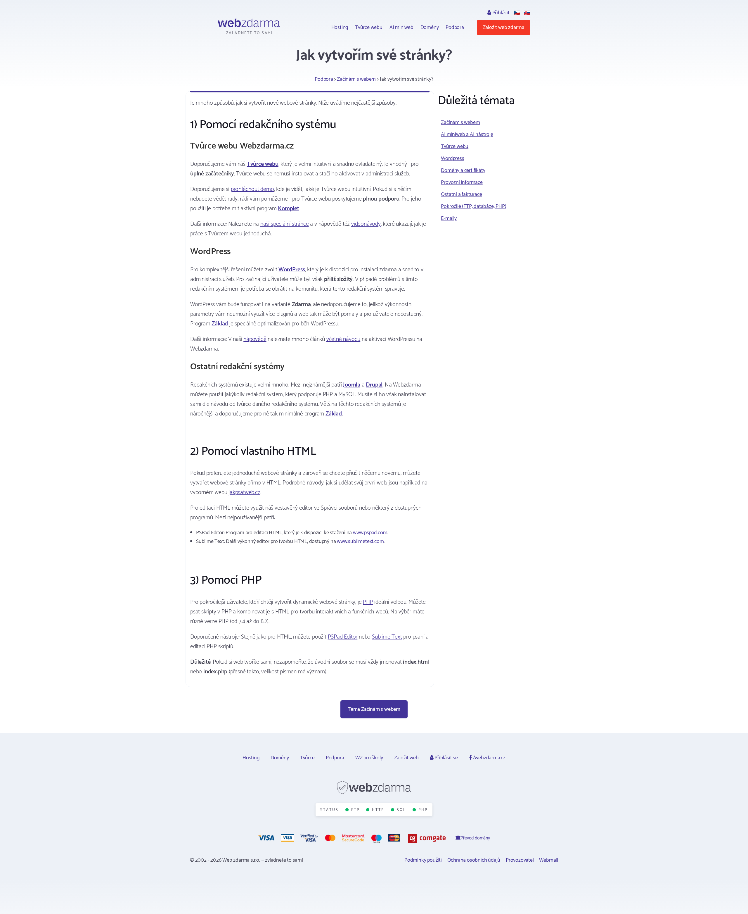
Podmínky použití (423, 860)
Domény (429, 27)
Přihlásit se (445, 757)
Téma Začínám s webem (374, 709)
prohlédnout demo (252, 189)
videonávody (366, 224)
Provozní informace (461, 182)
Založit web (406, 757)
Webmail (548, 860)
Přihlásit (500, 12)
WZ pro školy (369, 757)
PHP (368, 602)
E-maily (449, 218)
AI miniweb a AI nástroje (467, 134)
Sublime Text (387, 637)
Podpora (455, 27)
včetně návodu (343, 339)
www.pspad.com (370, 532)
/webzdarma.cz (488, 757)
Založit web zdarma (503, 27)
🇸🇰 (527, 12)
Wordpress (452, 158)
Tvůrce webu (368, 27)
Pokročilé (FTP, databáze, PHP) (473, 206)
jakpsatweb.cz (244, 492)
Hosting (339, 27)
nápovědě (254, 339)
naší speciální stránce (284, 224)
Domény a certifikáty (463, 170)
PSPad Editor (343, 637)
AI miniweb (401, 27)
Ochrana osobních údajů (474, 860)
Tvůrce (307, 757)
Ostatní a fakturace (461, 194)
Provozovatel (520, 860)
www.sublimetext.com (360, 541)
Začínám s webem (356, 79)
